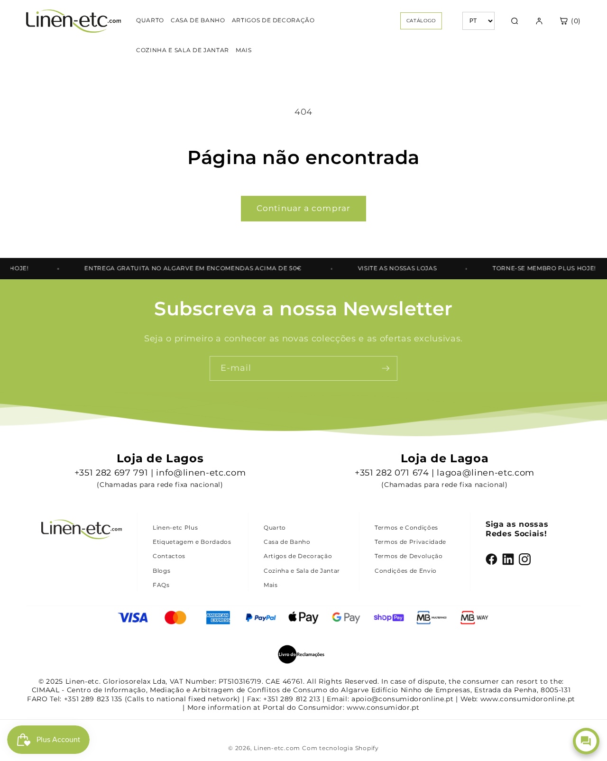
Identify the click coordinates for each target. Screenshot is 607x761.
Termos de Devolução (409, 555)
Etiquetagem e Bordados (192, 541)
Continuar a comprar (303, 208)
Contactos (169, 555)
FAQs (161, 584)
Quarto (275, 527)
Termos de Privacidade (410, 541)
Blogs (161, 570)
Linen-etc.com (277, 748)
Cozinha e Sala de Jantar (302, 570)
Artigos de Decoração (298, 555)
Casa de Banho (287, 541)
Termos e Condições (406, 527)
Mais (271, 584)
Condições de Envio (406, 570)
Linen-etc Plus (175, 527)
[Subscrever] (385, 368)
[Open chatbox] (586, 741)
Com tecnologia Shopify (340, 748)
